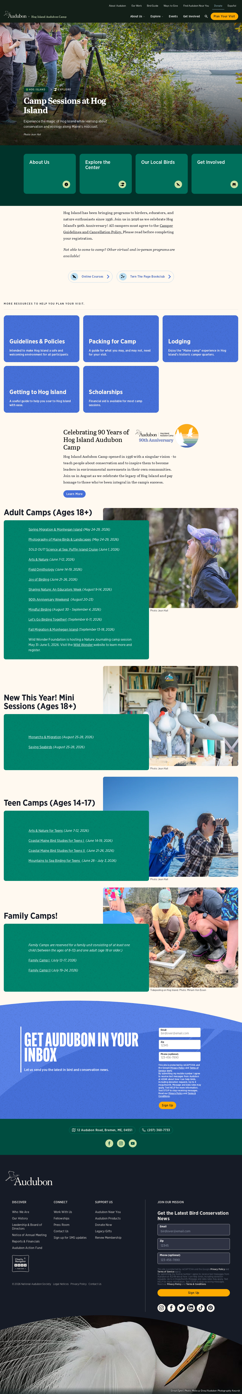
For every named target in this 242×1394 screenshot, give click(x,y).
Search (206, 16)
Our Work (136, 5)
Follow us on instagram (121, 1143)
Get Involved (191, 16)
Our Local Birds (158, 162)
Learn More (74, 494)
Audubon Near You (108, 1212)
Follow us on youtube (133, 1143)
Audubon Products (108, 1218)
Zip (162, 1042)
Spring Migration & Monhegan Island (55, 529)
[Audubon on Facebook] (171, 1308)
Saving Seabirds (40, 747)
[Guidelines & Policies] (41, 338)
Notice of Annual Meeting (29, 1235)
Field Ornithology (41, 569)
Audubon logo (15, 14)
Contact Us (61, 1231)
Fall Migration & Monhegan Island (53, 629)
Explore (155, 16)
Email (163, 1029)
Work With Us (63, 1212)
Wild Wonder (83, 645)
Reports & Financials (26, 1241)
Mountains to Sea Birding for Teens (55, 861)
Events (173, 16)
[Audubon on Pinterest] (211, 1308)
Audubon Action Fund (27, 1248)
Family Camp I (39, 960)
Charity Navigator (20, 1263)
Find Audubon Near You (196, 5)
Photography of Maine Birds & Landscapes (60, 539)
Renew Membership (108, 1237)
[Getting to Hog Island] (41, 389)
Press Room (62, 1225)
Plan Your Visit (224, 16)
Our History (20, 1218)
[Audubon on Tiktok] (201, 1308)
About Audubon (117, 5)
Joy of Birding (39, 579)
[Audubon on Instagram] (161, 1308)
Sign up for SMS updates (70, 1237)
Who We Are (20, 1212)
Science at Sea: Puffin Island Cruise (72, 549)
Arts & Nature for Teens (46, 831)
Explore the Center (97, 164)
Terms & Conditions (196, 1284)
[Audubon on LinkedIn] (191, 1308)
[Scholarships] (121, 389)
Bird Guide (152, 5)
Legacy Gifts (103, 1231)
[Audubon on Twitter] (181, 1308)
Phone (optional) (169, 1054)
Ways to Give (171, 5)
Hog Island (37, 89)
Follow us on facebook (109, 1143)
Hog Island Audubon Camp (49, 16)
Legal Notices (61, 1283)
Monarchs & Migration (45, 737)
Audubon (29, 1178)
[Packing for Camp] (121, 338)
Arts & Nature (38, 559)
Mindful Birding (40, 609)
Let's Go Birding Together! (48, 619)
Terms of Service (165, 1271)
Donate (218, 5)
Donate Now (103, 1225)
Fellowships (62, 1218)
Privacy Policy (175, 1093)
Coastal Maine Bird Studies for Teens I (57, 841)
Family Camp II (40, 970)
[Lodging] (200, 338)
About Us (136, 16)
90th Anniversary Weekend (49, 599)
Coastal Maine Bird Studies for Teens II (57, 851)
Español (232, 5)
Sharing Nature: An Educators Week (55, 589)
